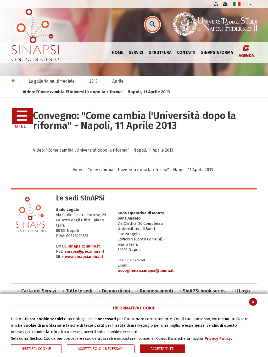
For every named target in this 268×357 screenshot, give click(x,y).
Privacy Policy (218, 338)
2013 (93, 81)
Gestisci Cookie (36, 349)
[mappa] (216, 4)
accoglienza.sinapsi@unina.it (146, 270)
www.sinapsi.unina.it (84, 256)
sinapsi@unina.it (84, 246)
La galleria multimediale (52, 81)
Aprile (118, 81)
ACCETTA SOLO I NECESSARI (101, 349)
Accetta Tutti (162, 349)
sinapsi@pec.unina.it (84, 251)
